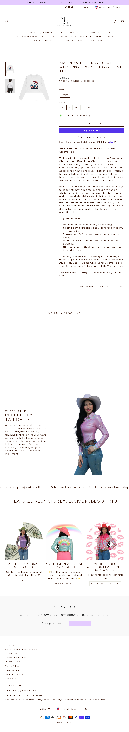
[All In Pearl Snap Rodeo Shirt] (24, 541)
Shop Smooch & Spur (105, 584)
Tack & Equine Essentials (28, 36)
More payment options (91, 137)
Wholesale (10, 678)
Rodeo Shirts (77, 33)
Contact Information (15, 657)
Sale (111, 36)
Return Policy (12, 666)
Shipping (64, 81)
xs (63, 107)
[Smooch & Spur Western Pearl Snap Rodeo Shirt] (105, 541)
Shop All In (24, 581)
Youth (51, 36)
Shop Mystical (64, 584)
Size (63, 102)
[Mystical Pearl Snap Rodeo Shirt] (64, 541)
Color (64, 90)
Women (95, 33)
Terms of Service (14, 674)
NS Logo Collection (92, 36)
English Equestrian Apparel (46, 33)
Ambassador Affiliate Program (83, 40)
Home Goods (68, 36)
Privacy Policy (12, 662)
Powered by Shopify (64, 722)
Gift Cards (33, 40)
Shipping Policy (13, 670)
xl (89, 107)
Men (108, 33)
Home (22, 33)
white (65, 94)
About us (10, 645)
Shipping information (92, 286)
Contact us (51, 40)
